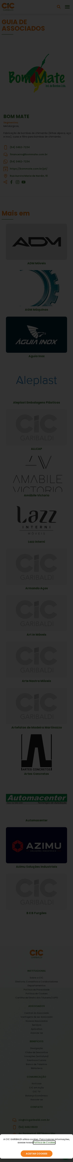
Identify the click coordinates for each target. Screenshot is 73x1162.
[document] (36, 581)
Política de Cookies (44, 1142)
